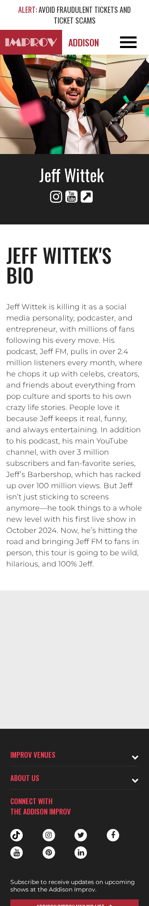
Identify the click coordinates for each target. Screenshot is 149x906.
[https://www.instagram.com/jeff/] (56, 197)
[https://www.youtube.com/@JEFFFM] (71, 197)
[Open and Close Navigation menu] (134, 42)
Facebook (113, 835)
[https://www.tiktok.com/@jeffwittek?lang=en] (87, 197)
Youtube (16, 852)
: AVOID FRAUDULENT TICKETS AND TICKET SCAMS (74, 15)
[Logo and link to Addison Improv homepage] (31, 42)
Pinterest (49, 852)
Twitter (80, 835)
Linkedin (80, 852)
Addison (83, 42)
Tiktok (16, 835)
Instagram (49, 835)
